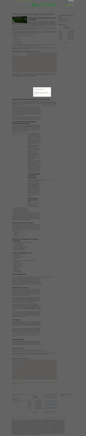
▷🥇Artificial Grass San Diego (43, 5)
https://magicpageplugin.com (42, 93)
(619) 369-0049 (70, 5)
